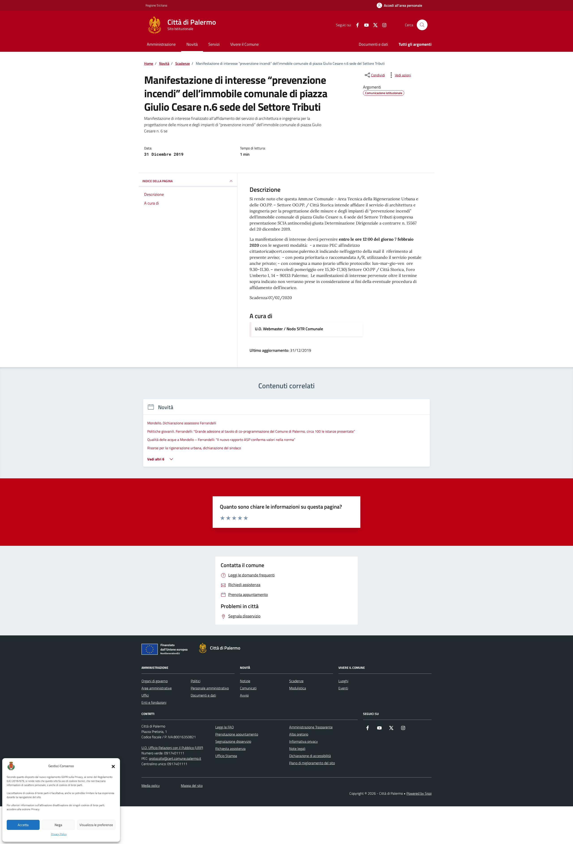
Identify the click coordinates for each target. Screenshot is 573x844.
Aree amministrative (156, 688)
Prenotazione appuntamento (236, 734)
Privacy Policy (59, 834)
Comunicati (248, 688)
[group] (286, 435)
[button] (113, 766)
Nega (58, 824)
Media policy (150, 785)
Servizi (214, 44)
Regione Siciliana (156, 5)
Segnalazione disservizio (233, 741)
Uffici (145, 695)
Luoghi (343, 681)
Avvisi (244, 695)
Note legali (297, 748)
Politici (195, 681)
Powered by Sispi (419, 793)
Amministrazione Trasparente (311, 727)
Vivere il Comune (244, 44)
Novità (192, 44)
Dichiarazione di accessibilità (310, 755)
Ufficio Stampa (226, 755)
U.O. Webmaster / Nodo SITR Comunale (289, 329)
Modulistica (297, 688)
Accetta (23, 824)
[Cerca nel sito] (422, 24)
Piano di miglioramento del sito (312, 763)
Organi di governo (154, 681)
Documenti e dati (373, 44)
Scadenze (296, 681)
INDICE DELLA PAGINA (157, 181)
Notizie (245, 681)
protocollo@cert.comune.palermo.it (175, 758)
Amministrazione (161, 44)
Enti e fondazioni (153, 702)
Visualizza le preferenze (96, 824)
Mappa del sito (192, 785)
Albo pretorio (298, 734)
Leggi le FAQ (224, 727)
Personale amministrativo (210, 688)
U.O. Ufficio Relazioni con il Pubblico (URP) (172, 747)
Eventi (343, 688)
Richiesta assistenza (230, 748)
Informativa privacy (303, 741)
